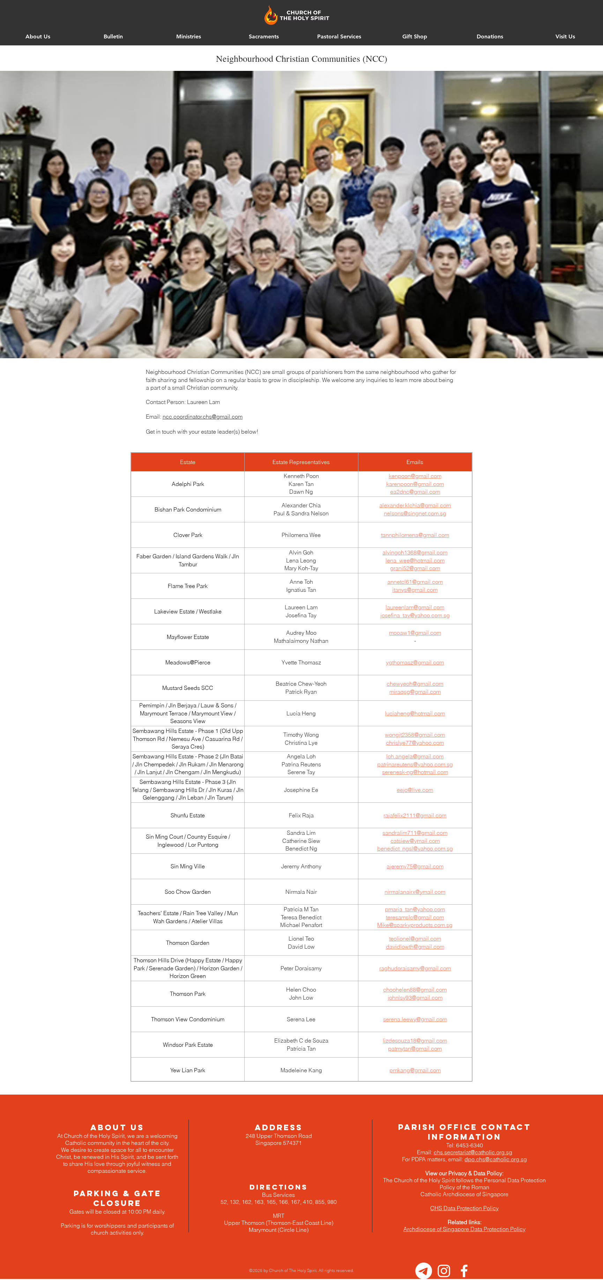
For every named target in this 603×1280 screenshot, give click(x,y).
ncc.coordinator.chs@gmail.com (203, 416)
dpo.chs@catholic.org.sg (495, 1159)
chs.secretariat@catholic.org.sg (473, 1152)
